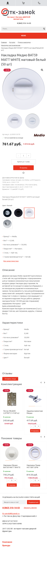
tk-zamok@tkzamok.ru (11, 514)
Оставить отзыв (10, 379)
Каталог (12, 42)
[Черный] (18, 213)
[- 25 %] (11, 399)
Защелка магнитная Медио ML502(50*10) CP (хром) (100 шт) (35, 412)
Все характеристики (11, 261)
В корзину (23, 168)
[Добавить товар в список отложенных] (23, 172)
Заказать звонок (30, 508)
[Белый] (29, 213)
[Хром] (7, 213)
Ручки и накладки (24, 42)
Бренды (6, 545)
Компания (7, 542)
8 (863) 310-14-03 (24, 23)
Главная (4, 42)
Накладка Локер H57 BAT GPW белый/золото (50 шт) (34, 466)
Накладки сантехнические (10, 45)
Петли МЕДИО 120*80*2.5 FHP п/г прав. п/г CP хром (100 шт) (11, 412)
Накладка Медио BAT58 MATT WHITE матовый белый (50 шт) (11, 466)
